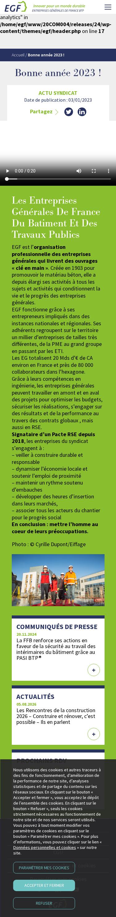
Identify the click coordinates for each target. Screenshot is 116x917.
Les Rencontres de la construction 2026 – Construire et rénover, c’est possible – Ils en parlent (55, 716)
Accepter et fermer (44, 885)
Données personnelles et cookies (44, 847)
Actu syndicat (58, 93)
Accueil (18, 55)
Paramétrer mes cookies (44, 867)
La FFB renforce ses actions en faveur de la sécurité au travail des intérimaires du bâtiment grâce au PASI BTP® (56, 649)
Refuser (44, 903)
